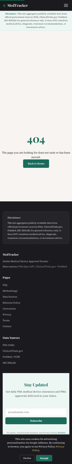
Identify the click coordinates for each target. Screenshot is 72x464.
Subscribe (36, 420)
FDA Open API (26, 266)
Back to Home (36, 163)
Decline (27, 458)
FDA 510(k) (8, 345)
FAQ (5, 285)
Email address (36, 404)
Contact (7, 326)
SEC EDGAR (9, 362)
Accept (44, 458)
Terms (6, 320)
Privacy (7, 314)
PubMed (62, 266)
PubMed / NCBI (11, 356)
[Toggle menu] (66, 5)
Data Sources (10, 296)
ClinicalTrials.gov (46, 266)
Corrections (9, 308)
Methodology (10, 290)
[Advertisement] (36, 68)
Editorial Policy (11, 302)
